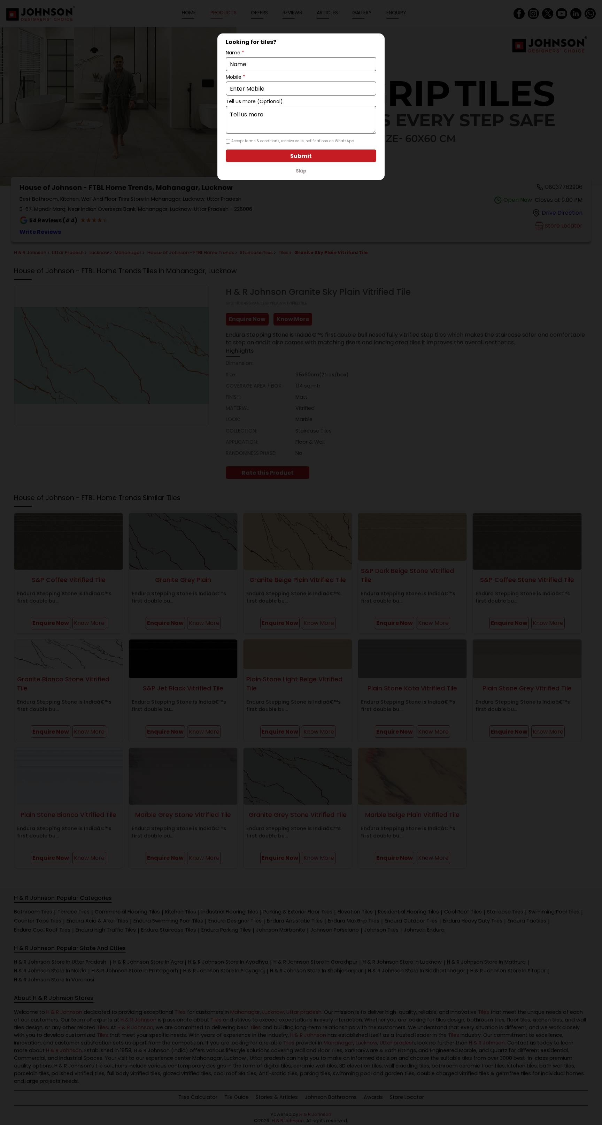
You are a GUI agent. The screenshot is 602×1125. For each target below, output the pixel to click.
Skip (301, 171)
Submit (301, 156)
